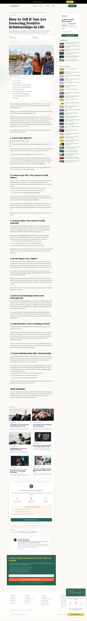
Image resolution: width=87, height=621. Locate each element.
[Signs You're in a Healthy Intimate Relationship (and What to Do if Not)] (43, 460)
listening (29, 192)
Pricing (53, 5)
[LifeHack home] (14, 6)
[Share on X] (16, 42)
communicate (49, 391)
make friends (30, 261)
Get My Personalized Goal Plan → (31, 519)
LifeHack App (27, 597)
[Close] (75, 2)
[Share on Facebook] (10, 42)
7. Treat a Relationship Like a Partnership (21, 95)
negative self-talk (25, 235)
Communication (15, 12)
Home (10, 12)
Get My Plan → (69, 1)
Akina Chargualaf (13, 37)
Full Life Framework (13, 600)
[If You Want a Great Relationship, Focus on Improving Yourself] (43, 436)
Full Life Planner (27, 600)
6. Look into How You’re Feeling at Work (20, 93)
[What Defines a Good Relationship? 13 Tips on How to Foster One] (20, 415)
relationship (42, 163)
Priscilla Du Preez (17, 75)
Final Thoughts (15, 98)
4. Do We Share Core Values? (18, 89)
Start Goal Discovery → (76, 614)
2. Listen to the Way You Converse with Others (21, 84)
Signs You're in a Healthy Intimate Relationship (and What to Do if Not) (42, 470)
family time (18, 207)
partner (15, 182)
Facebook (12, 609)
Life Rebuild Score (13, 598)
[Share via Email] (19, 42)
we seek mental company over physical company (30, 273)
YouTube (26, 609)
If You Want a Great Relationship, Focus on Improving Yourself (42, 446)
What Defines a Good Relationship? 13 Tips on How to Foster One (19, 425)
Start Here (35, 5)
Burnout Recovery (44, 597)
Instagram (17, 609)
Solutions (47, 5)
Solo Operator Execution (45, 605)
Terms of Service (60, 614)
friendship (26, 301)
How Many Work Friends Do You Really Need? (28, 532)
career (11, 122)
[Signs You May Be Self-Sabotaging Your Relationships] (43, 415)
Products (41, 5)
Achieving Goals (13, 603)
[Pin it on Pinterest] (13, 42)
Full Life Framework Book (29, 598)
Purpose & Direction (44, 600)
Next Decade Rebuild (44, 603)
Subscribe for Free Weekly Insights (31, 579)
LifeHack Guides (13, 597)
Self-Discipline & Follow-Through (47, 598)
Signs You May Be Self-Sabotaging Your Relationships (42, 425)
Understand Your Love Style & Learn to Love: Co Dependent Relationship (18, 471)
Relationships (21, 12)
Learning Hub (27, 601)
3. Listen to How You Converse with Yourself (21, 87)
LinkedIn (30, 609)
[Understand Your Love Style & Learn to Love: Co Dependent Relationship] (20, 461)
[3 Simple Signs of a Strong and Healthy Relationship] (20, 438)
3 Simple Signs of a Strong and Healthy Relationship (18, 449)
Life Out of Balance (44, 601)
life (43, 105)
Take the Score (72, 5)
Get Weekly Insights (70, 35)
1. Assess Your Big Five (16, 82)
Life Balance (12, 601)
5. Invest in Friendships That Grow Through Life (22, 91)
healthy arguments (38, 365)
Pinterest (21, 609)
